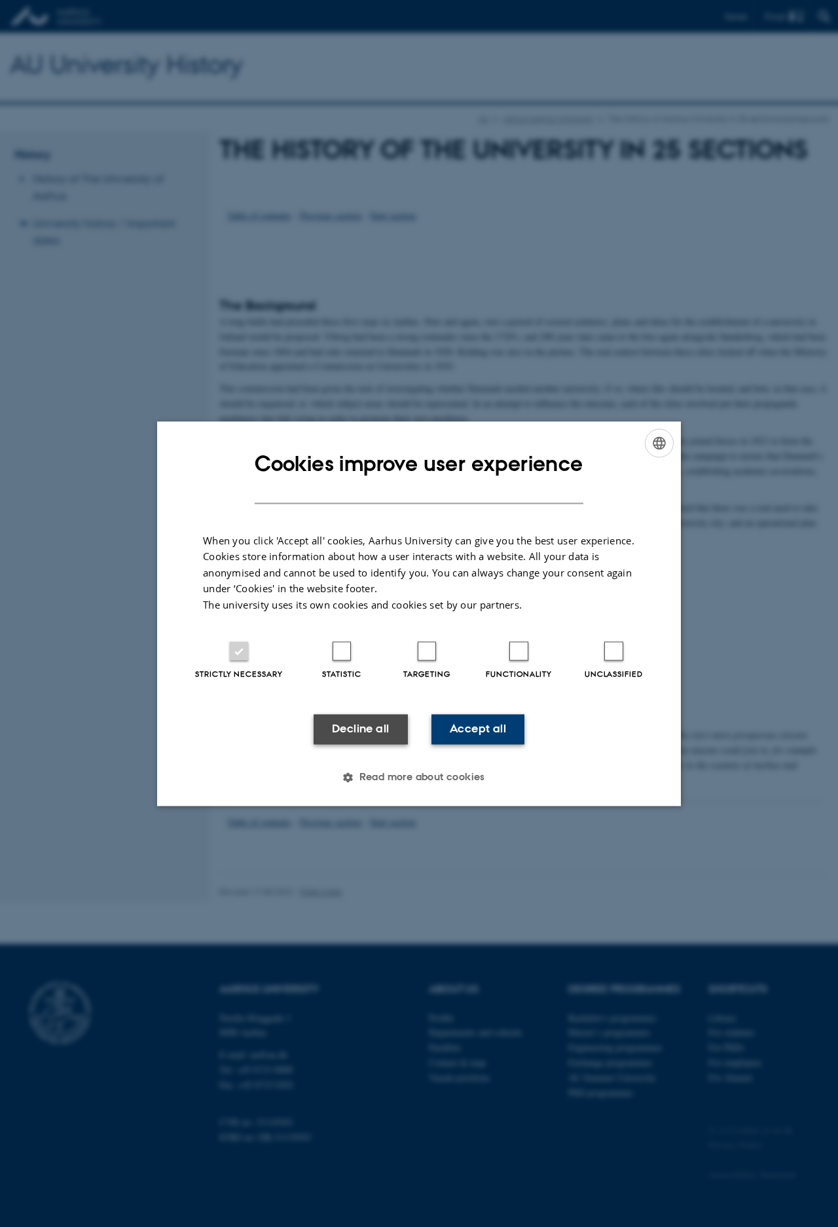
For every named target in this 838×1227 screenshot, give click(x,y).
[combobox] (659, 442)
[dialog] (419, 613)
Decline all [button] (360, 729)
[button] (419, 777)
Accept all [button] (478, 729)
